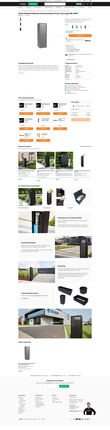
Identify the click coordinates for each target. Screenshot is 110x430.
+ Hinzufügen (26, 113)
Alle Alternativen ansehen (85, 146)
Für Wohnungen (22, 400)
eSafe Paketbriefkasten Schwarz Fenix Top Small (82, 171)
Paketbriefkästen (30, 10)
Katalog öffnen (33, 4)
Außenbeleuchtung (21, 409)
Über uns (54, 395)
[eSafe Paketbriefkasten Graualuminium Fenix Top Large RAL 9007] (27, 353)
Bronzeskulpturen (37, 7)
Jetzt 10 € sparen (64, 386)
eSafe (22, 15)
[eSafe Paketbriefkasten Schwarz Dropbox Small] (46, 160)
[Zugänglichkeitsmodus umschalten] (84, 1)
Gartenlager (20, 412)
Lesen (20, 73)
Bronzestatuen (21, 411)
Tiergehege (20, 408)
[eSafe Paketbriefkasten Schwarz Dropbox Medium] (64, 160)
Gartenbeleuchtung (48, 7)
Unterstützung (38, 395)
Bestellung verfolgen (39, 398)
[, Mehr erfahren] (84, 4)
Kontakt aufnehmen (73, 410)
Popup (81, 30)
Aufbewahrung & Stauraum (70, 7)
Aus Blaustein (21, 406)
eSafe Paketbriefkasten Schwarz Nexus (26, 170)
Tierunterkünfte (81, 7)
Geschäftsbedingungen (39, 403)
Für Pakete (21, 398)
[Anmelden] (88, 4)
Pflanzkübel (28, 7)
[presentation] (88, 27)
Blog (53, 400)
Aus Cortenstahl (22, 403)
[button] (58, 35)
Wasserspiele (58, 7)
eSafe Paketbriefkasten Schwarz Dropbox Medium (64, 171)
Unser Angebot (21, 395)
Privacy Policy (38, 406)
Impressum (80, 410)
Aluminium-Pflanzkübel (37, 295)
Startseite (20, 10)
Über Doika (54, 397)
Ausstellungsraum (55, 398)
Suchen (64, 4)
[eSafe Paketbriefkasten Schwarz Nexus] (27, 160)
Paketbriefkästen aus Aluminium (39, 10)
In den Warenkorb (80, 35)
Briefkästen (20, 7)
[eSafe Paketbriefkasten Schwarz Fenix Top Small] (83, 160)
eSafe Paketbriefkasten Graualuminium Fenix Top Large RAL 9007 (26, 364)
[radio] (68, 27)
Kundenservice (38, 397)
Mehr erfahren (80, 22)
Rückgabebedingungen (39, 405)
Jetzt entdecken (24, 298)
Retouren (37, 400)
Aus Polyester (22, 405)
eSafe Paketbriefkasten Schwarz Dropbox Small (45, 171)
